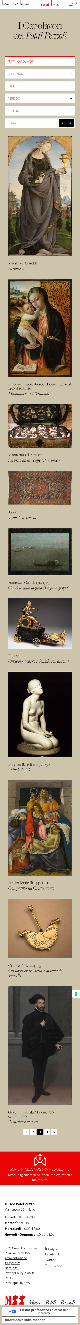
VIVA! (27, 1283)
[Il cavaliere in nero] (40, 1045)
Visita (56, 4)
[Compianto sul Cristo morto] (40, 828)
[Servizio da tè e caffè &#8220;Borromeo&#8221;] (40, 426)
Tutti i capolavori (20, 61)
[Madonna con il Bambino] (40, 328)
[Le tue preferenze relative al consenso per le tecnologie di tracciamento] (76, 994)
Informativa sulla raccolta (25, 1320)
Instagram (53, 1248)
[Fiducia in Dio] (40, 714)
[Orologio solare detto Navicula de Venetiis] (40, 928)
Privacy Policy (14, 1273)
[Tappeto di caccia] (40, 488)
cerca (66, 123)
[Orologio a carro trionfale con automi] (40, 623)
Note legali (12, 1268)
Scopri (45, 4)
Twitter (50, 1260)
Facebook (52, 1254)
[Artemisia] (40, 196)
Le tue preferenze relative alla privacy (44, 1311)
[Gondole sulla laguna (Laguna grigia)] (40, 552)
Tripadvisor (53, 1265)
